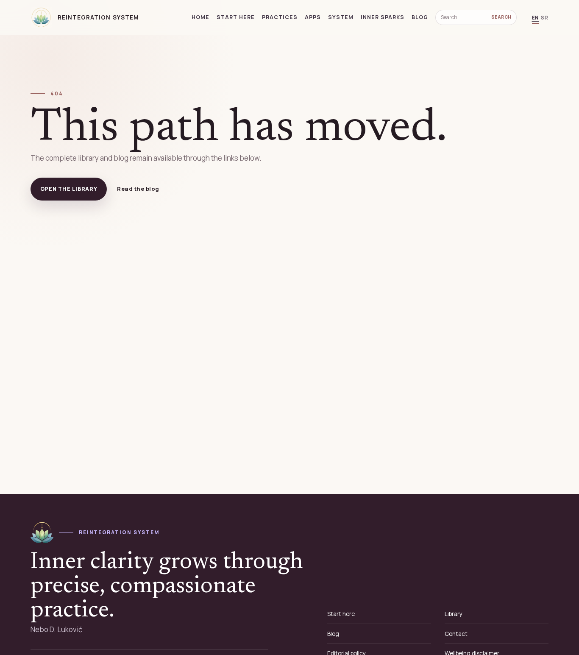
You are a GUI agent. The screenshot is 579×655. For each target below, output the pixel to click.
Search (501, 17)
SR (544, 17)
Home (200, 17)
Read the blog (138, 188)
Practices (280, 17)
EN (535, 17)
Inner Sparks (382, 17)
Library (453, 614)
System (341, 17)
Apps (313, 17)
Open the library (68, 188)
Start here (236, 17)
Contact (456, 634)
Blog (420, 17)
